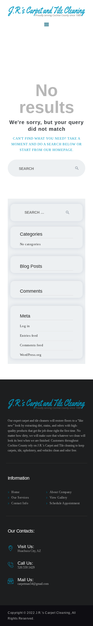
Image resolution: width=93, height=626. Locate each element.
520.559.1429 (26, 567)
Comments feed (31, 345)
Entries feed (29, 335)
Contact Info (19, 503)
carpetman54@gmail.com (33, 584)
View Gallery (58, 497)
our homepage (58, 150)
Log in (25, 326)
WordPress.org (31, 355)
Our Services (20, 497)
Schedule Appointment (65, 503)
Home (15, 492)
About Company (61, 492)
